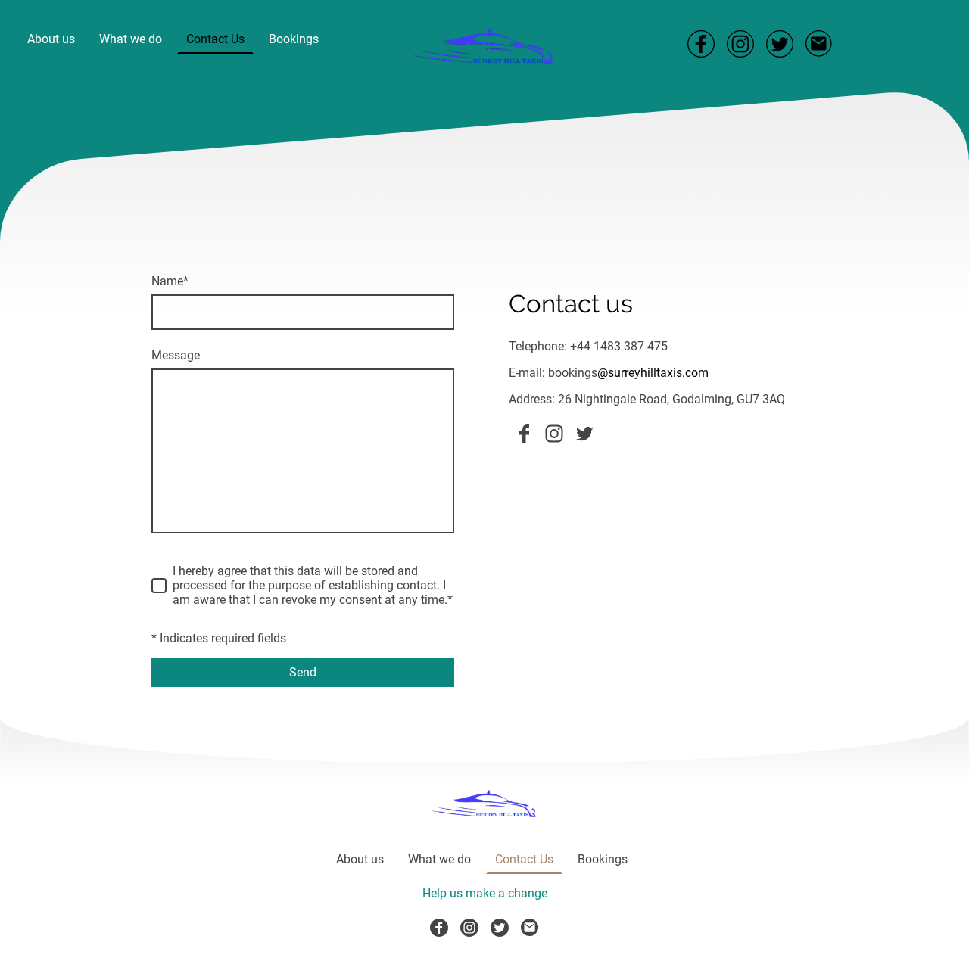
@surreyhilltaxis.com (653, 372)
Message (175, 355)
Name (170, 281)
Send (302, 672)
